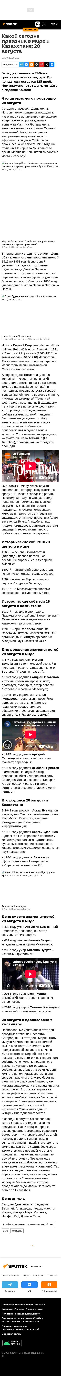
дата (5, 1231)
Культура (53, 1276)
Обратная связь (11, 1333)
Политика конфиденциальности (21, 1313)
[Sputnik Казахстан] (10, 25)
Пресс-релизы (34, 1309)
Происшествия (10, 1276)
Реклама (19, 1309)
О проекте (8, 1304)
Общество (39, 1276)
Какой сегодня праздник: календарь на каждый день (28, 1224)
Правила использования (30, 1304)
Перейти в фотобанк (22, 247)
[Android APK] (12, 1343)
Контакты (7, 1309)
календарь (17, 1231)
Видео (26, 1276)
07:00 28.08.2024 (11, 57)
